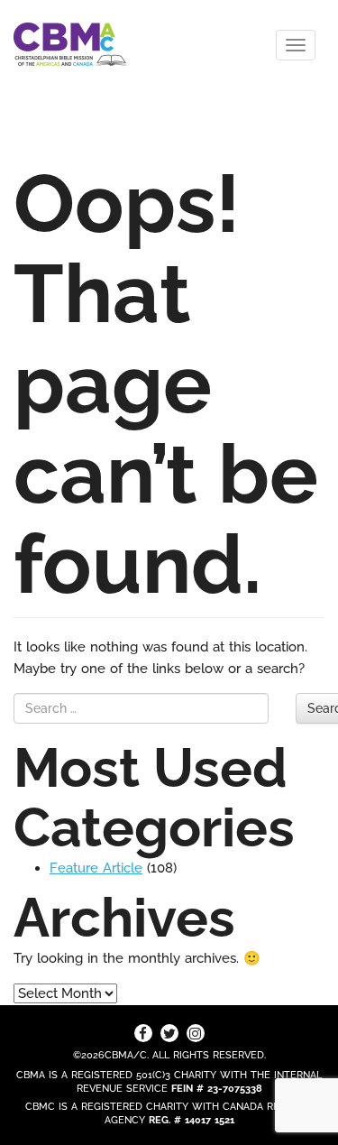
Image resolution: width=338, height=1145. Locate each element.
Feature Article (96, 868)
